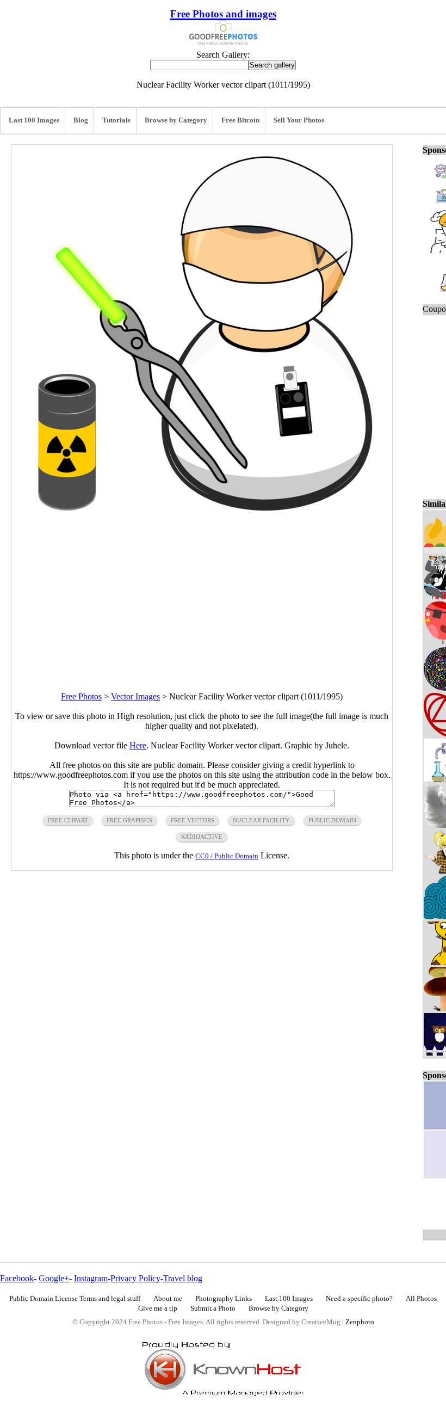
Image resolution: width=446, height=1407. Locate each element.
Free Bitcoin (240, 120)
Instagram (91, 1278)
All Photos (421, 1298)
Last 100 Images (34, 120)
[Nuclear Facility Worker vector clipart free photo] (201, 516)
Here (137, 745)
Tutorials (116, 120)
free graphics (129, 820)
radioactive (201, 836)
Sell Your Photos (299, 120)
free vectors (192, 820)
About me (167, 1298)
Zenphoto (359, 1322)
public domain (332, 820)
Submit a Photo (213, 1308)
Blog (80, 120)
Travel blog (182, 1278)
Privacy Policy (135, 1278)
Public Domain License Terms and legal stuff (74, 1298)
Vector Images (135, 696)
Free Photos (81, 696)
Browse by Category (176, 120)
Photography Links (223, 1298)
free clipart (68, 820)
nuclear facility (261, 820)
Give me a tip (157, 1308)
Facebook (17, 1278)
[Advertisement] (201, 596)
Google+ (54, 1278)
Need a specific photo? (359, 1298)
